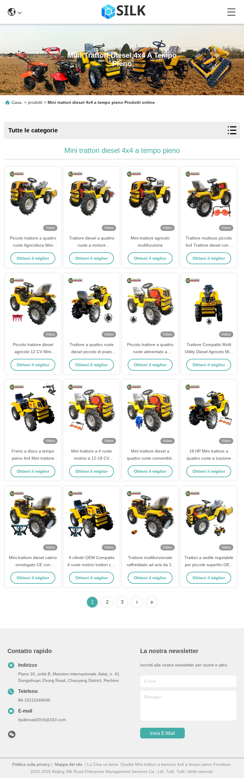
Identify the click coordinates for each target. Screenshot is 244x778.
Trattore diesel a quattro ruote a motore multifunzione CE (91, 245)
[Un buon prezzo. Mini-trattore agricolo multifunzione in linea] (150, 201)
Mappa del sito (68, 764)
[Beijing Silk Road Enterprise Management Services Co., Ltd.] (124, 11)
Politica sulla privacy (31, 764)
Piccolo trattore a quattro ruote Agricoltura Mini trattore (33, 245)
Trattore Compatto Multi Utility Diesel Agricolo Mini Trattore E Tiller (209, 351)
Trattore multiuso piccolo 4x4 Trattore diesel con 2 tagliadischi (208, 245)
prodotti (35, 102)
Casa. (17, 102)
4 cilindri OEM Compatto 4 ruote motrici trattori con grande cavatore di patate (91, 564)
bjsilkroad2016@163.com (42, 719)
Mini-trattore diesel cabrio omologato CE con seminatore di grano (33, 564)
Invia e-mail (162, 733)
